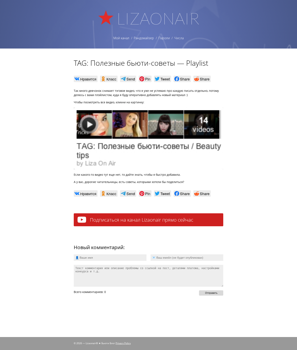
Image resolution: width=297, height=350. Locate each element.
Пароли (164, 38)
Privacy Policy (123, 343)
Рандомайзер (144, 38)
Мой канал (121, 38)
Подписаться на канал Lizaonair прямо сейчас (141, 219)
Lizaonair (158, 18)
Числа (179, 38)
